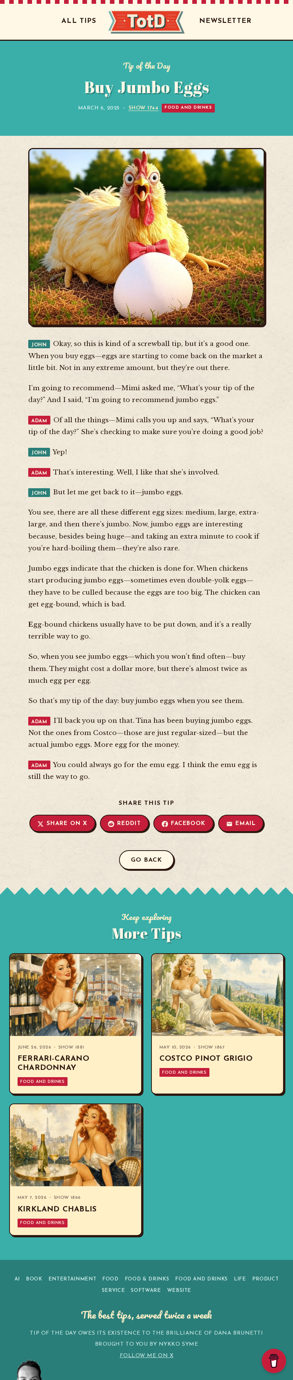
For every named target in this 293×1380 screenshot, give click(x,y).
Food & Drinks (147, 1279)
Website (179, 1290)
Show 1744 (144, 108)
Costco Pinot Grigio (206, 1059)
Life (240, 1279)
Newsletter (225, 21)
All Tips (78, 21)
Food (110, 1279)
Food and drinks (188, 108)
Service (113, 1290)
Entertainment (72, 1279)
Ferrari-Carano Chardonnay (53, 1063)
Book (34, 1279)
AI (17, 1279)
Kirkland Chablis (57, 1209)
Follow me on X (147, 1356)
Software (146, 1290)
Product (265, 1279)
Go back (146, 860)
